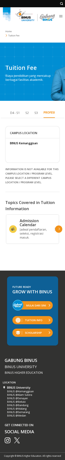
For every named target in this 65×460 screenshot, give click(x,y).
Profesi (49, 112)
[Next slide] (58, 229)
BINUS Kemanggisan (24, 143)
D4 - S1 (15, 113)
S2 (27, 113)
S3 (36, 113)
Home (8, 31)
